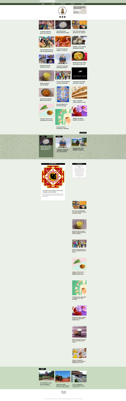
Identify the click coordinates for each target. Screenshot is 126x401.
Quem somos (63, 391)
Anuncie (63, 393)
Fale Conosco (63, 392)
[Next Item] (51, 141)
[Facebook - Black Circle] (60, 17)
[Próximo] (85, 171)
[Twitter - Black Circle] (62, 17)
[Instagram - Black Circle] (65, 17)
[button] (43, 136)
